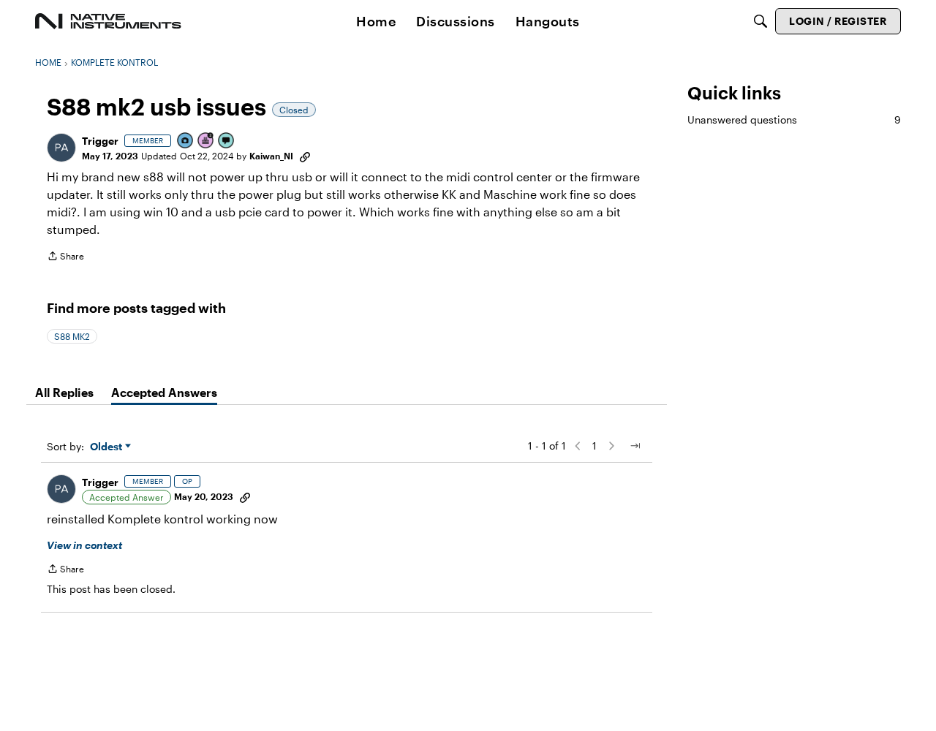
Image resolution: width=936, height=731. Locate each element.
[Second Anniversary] (206, 141)
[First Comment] (226, 141)
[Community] (108, 21)
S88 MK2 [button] (72, 336)
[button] (61, 147)
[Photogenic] (186, 141)
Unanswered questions (794, 119)
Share (65, 258)
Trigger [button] (100, 141)
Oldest (107, 447)
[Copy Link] (305, 155)
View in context (84, 545)
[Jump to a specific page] (634, 446)
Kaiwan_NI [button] (271, 156)
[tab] (64, 392)
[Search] (760, 21)
